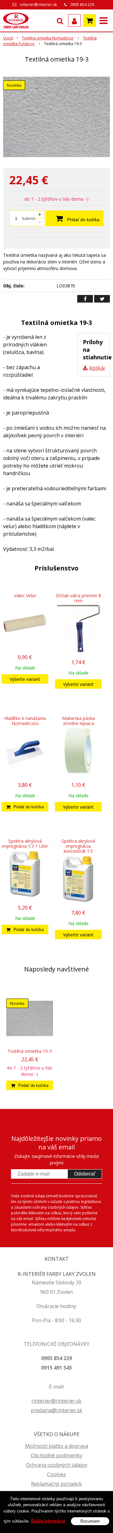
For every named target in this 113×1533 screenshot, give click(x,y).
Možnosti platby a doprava (56, 1445)
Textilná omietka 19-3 (30, 1051)
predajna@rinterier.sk (56, 1410)
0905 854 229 (82, 4)
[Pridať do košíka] (25, 806)
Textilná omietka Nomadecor (48, 38)
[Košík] (89, 20)
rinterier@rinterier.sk (38, 4)
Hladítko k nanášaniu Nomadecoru (25, 720)
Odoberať (84, 1173)
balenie (28, 218)
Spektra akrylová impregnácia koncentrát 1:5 (78, 846)
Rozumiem (90, 1521)
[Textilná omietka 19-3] (56, 117)
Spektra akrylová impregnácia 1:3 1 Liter (25, 843)
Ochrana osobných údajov (56, 1464)
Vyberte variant (25, 679)
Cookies (56, 1474)
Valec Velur (25, 595)
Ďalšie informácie (48, 1521)
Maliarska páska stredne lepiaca (78, 720)
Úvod (8, 38)
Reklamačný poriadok (56, 1483)
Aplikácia (99, 367)
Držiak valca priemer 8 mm (78, 598)
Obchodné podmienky (56, 1455)
